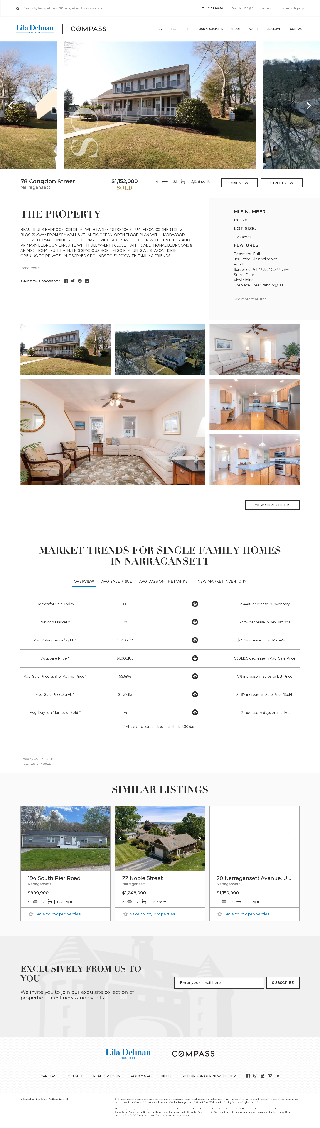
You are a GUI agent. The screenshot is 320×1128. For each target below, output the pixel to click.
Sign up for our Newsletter (209, 1076)
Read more (30, 268)
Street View (281, 183)
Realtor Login (106, 1076)
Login (285, 8)
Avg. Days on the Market (164, 581)
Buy (159, 29)
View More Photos (272, 505)
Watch (253, 29)
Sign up (298, 8)
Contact (297, 29)
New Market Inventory (221, 581)
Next (309, 105)
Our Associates (211, 29)
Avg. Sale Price (116, 581)
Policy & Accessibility (151, 1076)
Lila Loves (274, 29)
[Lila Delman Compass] (66, 29)
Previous (11, 105)
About (236, 29)
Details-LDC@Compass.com (252, 8)
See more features (250, 299)
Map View (239, 183)
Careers (48, 1076)
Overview (84, 581)
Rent (187, 29)
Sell (173, 29)
